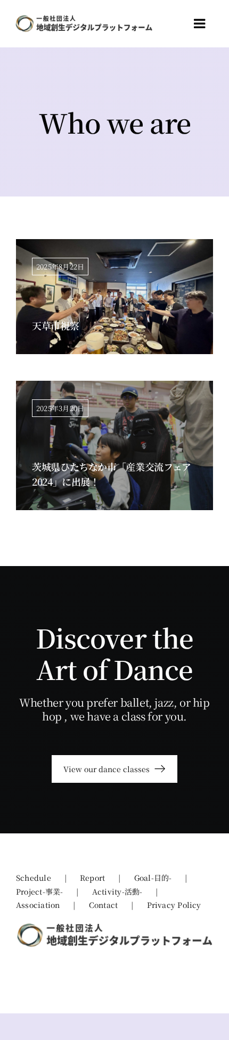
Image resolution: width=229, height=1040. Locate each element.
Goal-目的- (153, 877)
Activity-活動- (117, 891)
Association (38, 904)
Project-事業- (39, 891)
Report (92, 877)
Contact (103, 904)
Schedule (33, 877)
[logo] (84, 18)
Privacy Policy (174, 904)
